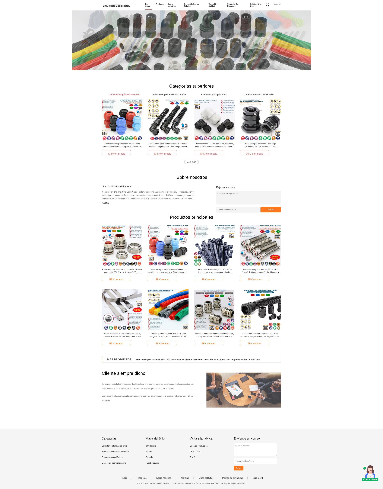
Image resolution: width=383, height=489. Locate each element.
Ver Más (105, 203)
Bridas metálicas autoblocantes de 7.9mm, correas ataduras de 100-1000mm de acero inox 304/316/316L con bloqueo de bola (122, 336)
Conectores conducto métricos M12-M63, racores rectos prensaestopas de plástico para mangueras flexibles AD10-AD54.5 (260, 336)
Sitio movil (258, 478)
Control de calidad (213, 5)
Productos (160, 4)
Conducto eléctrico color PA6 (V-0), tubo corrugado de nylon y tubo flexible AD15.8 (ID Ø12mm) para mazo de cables (168, 336)
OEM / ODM (195, 451)
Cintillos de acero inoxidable (114, 463)
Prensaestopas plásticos (112, 457)
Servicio (149, 457)
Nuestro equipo (152, 463)
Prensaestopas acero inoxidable (115, 451)
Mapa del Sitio (205, 478)
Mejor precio (118, 153)
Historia (149, 451)
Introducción (151, 446)
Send (270, 209)
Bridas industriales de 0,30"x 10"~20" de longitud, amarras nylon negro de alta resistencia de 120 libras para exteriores (214, 272)
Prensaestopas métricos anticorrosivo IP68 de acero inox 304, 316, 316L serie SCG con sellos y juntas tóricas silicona (122, 272)
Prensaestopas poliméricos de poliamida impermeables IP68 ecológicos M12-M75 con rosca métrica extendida (122, 147)
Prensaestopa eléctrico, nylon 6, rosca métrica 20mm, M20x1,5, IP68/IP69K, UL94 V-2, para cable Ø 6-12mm (190, 359)
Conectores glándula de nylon (114, 446)
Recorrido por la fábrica (191, 5)
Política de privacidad (232, 478)
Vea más (191, 162)
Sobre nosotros (172, 5)
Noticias (185, 478)
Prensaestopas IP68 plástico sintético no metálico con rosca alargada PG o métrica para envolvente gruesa (168, 272)
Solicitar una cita (255, 5)
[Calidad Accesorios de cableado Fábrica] (191, 40)
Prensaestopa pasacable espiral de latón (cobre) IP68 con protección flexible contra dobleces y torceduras (260, 272)
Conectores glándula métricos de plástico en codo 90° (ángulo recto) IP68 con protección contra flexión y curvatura (168, 147)
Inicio (124, 478)
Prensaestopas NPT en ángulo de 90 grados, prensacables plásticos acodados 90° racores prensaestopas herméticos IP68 (214, 147)
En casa (147, 5)
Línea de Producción (199, 446)
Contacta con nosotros (233, 5)
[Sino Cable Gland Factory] (116, 5)
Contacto (118, 279)
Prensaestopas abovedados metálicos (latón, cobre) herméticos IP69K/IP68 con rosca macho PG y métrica (214, 336)
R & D (192, 457)
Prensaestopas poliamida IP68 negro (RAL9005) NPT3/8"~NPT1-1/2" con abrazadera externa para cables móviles (260, 147)
